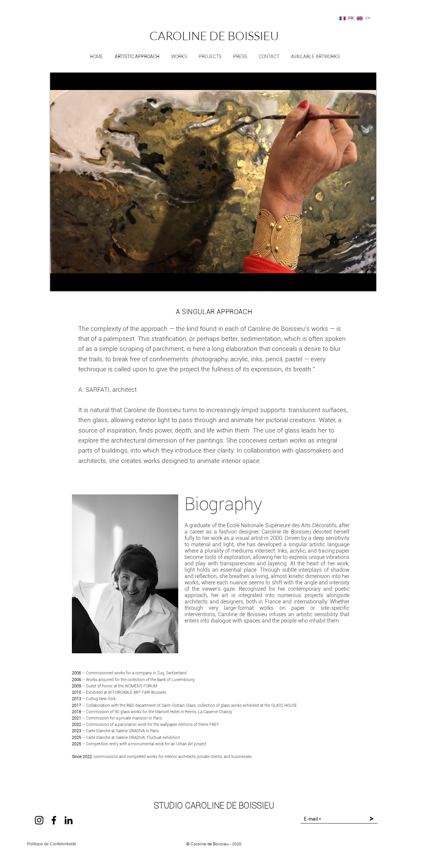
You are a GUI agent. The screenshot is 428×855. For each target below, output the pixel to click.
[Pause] (59, 282)
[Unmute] (70, 282)
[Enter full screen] (367, 282)
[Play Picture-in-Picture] (355, 282)
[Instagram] (39, 820)
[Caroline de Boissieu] (54, 820)
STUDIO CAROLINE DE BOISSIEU (214, 805)
